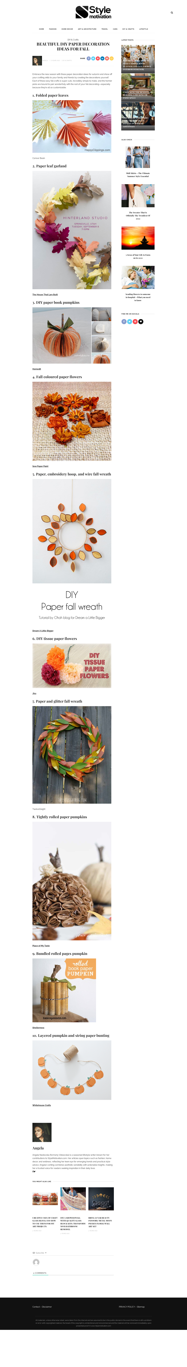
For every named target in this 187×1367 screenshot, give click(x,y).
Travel (105, 29)
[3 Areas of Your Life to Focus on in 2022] (138, 238)
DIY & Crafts (128, 29)
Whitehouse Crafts (41, 1105)
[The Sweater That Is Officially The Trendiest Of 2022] (138, 195)
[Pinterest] (135, 321)
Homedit (36, 369)
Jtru (34, 693)
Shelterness (38, 1027)
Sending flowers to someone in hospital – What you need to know (138, 297)
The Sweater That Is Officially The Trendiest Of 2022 (138, 215)
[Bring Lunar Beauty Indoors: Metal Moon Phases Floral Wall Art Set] (101, 1198)
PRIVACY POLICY (127, 1307)
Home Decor (67, 29)
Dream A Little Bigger (42, 631)
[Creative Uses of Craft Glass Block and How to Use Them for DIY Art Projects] (45, 1198)
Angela (45, 60)
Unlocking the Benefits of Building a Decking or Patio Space (138, 95)
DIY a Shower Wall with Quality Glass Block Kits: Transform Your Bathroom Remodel (72, 1224)
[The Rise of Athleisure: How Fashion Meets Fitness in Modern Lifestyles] (138, 113)
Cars (115, 29)
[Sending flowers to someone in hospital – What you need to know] (138, 277)
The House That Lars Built (45, 294)
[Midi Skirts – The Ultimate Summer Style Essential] (138, 156)
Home (41, 29)
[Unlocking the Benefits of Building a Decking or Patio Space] (138, 85)
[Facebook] (33, 1171)
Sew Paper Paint (40, 466)
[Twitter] (34, 1171)
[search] (172, 12)
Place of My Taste (41, 946)
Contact (36, 1307)
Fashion (52, 29)
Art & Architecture (87, 29)
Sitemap (141, 1307)
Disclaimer (47, 1307)
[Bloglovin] (140, 321)
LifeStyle (143, 29)
